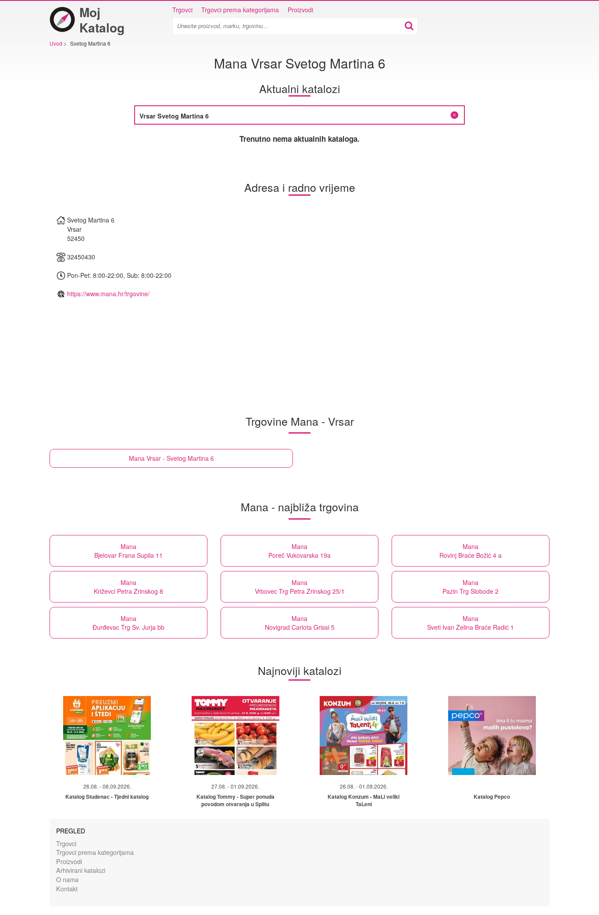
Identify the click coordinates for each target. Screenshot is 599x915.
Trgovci (182, 9)
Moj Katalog (102, 19)
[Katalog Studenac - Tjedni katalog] (107, 735)
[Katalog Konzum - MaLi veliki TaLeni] (363, 735)
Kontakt (67, 888)
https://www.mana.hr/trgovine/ (108, 293)
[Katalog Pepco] (492, 735)
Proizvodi (300, 9)
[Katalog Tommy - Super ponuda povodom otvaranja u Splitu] (235, 735)
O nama (67, 879)
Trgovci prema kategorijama (240, 9)
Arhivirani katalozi (80, 870)
